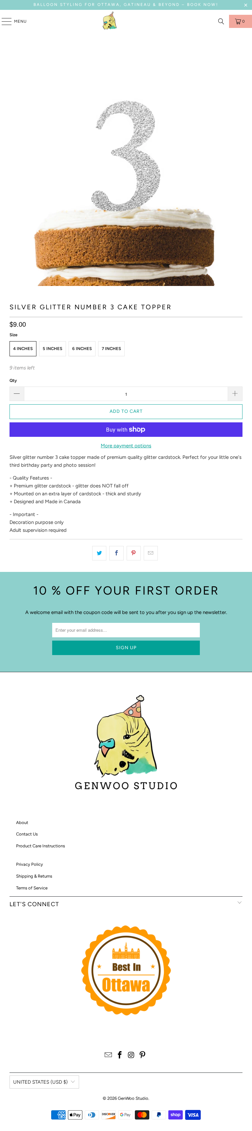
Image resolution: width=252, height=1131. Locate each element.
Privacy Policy (29, 864)
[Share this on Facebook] (116, 553)
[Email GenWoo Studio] (109, 1055)
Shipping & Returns (34, 876)
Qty (13, 380)
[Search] (221, 21)
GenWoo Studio (133, 1098)
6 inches (82, 348)
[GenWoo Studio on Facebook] (120, 1055)
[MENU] (3, 21)
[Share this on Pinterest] (134, 553)
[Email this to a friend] (151, 553)
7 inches (111, 348)
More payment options (126, 446)
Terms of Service (32, 887)
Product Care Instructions (40, 845)
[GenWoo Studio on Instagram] (131, 1055)
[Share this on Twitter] (99, 553)
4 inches (23, 348)
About (22, 822)
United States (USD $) (40, 1082)
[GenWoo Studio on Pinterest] (143, 1055)
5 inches (52, 348)
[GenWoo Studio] (110, 21)
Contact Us (27, 834)
